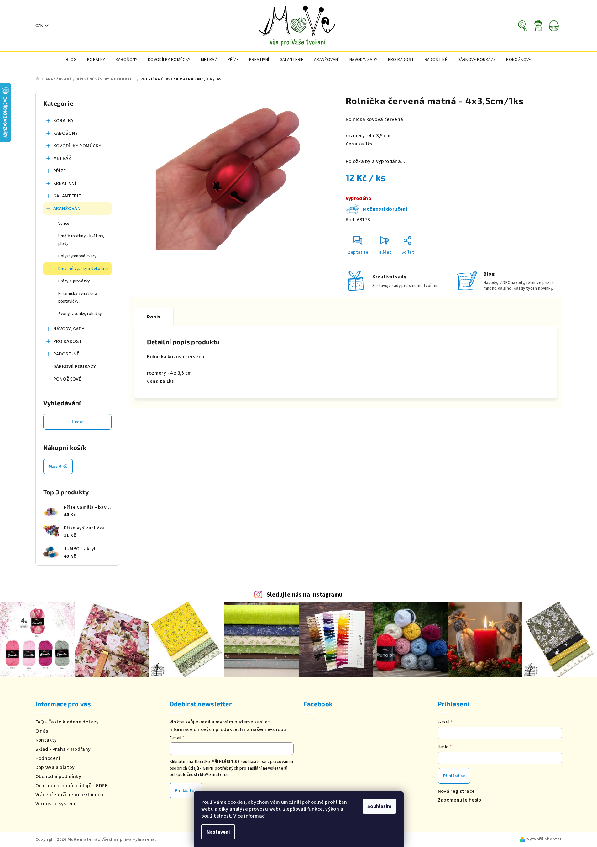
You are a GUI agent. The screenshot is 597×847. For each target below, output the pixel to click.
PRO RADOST (67, 341)
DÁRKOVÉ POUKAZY (74, 366)
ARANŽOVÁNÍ (67, 208)
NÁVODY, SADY (69, 328)
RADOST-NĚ (66, 353)
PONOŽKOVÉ (67, 379)
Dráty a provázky (74, 281)
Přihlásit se (186, 790)
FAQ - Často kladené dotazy (67, 721)
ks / (58, 466)
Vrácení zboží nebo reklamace (70, 794)
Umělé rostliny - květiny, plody (81, 239)
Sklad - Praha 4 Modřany (63, 749)
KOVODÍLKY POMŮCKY (77, 145)
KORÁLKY (63, 120)
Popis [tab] (153, 316)
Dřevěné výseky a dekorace (83, 268)
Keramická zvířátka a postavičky (77, 297)
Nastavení (218, 832)
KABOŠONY (65, 133)
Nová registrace (456, 791)
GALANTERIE (67, 195)
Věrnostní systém (55, 803)
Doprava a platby (55, 767)
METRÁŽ (62, 158)
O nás (41, 731)
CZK (39, 26)
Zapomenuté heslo (459, 800)
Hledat (77, 422)
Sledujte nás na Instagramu (305, 594)
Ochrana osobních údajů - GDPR (71, 785)
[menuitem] (71, 59)
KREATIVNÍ (64, 183)
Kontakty (46, 740)
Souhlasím (379, 806)
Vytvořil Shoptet (544, 839)
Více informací (249, 816)
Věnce (64, 223)
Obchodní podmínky (58, 776)
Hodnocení (47, 758)
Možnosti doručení (385, 209)
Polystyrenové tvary (77, 256)
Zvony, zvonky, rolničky (80, 314)
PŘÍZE (59, 170)
